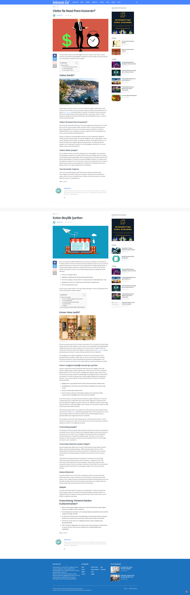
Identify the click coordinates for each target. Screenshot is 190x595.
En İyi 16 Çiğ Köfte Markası (129, 95)
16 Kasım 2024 (125, 82)
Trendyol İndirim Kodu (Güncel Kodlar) (128, 303)
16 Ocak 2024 (125, 44)
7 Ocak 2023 (125, 306)
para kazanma (67, 112)
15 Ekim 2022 (125, 53)
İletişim (126, 588)
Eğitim (102, 2)
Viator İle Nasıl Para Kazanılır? (70, 67)
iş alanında (101, 350)
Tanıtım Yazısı (60, 590)
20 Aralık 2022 (125, 97)
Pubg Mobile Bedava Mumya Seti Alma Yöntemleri (128, 88)
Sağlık (113, 2)
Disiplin (65, 305)
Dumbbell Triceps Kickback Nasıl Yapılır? (128, 249)
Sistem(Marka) (67, 303)
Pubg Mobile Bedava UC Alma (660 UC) (129, 79)
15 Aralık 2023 (125, 74)
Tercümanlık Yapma (68, 70)
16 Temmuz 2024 (126, 92)
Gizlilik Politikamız (133, 588)
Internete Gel (61, 2)
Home (54, 6)
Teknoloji (95, 2)
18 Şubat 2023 (125, 251)
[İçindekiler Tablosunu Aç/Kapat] (75, 63)
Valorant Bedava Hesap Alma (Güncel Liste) (129, 71)
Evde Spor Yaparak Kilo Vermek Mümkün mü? (127, 576)
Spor (118, 2)
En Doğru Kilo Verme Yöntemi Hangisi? (126, 568)
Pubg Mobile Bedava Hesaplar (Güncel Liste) (129, 63)
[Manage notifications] (186, 592)
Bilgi (82, 2)
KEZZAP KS (59, 15)
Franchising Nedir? (67, 300)
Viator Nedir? (64, 65)
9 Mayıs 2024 (125, 65)
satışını (73, 412)
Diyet (83, 569)
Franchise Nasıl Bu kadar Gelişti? (71, 302)
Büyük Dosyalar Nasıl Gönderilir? (128, 257)
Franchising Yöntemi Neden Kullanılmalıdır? (73, 307)
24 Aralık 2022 (68, 15)
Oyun (107, 2)
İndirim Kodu (94, 567)
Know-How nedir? (66, 297)
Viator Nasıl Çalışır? (68, 68)
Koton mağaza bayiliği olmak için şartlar (73, 299)
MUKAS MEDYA (75, 590)
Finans (88, 2)
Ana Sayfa (75, 2)
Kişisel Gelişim (95, 569)
